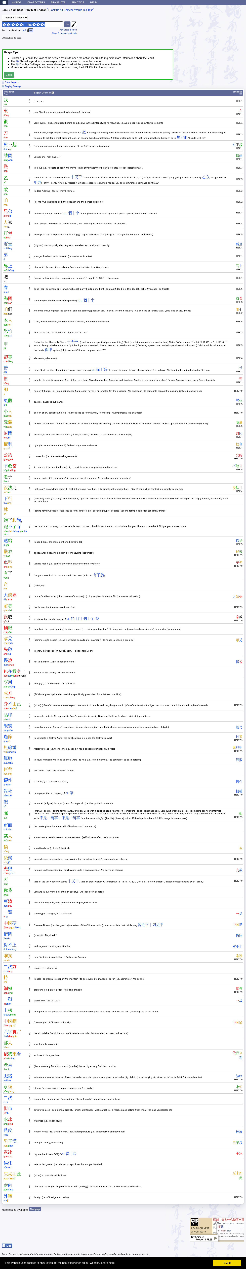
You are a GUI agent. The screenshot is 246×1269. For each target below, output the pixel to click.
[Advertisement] (219, 28)
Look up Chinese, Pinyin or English (24, 10)
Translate (58, 2)
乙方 (205, 177)
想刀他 (182, 137)
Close (9, 74)
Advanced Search (68, 29)
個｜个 (73, 213)
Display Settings (12, 86)
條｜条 (101, 369)
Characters (36, 2)
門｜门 (76, 618)
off (24, 30)
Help (93, 2)
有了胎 (98, 575)
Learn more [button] (108, 1262)
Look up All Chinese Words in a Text (71, 10)
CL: (65, 213)
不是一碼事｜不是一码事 (59, 818)
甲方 (37, 182)
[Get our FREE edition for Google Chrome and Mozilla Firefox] (217, 1240)
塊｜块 (71, 1154)
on (30, 30)
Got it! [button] (227, 1263)
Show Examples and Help (64, 33)
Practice (77, 2)
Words (16, 2)
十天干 (76, 177)
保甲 (48, 350)
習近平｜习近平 (150, 925)
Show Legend (11, 82)
